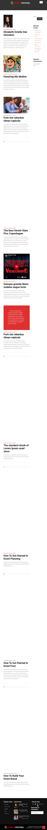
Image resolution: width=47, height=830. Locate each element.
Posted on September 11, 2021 (11, 74)
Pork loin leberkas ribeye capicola (14, 119)
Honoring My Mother (15, 76)
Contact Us (6, 813)
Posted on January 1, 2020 (10, 443)
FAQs (5, 811)
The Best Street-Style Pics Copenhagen (16, 232)
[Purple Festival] (20, 2)
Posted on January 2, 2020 (10, 332)
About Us (6, 804)
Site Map (6, 809)
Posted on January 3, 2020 (10, 281)
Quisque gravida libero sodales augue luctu (16, 286)
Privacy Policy (7, 806)
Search (34, 16)
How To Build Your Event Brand (14, 777)
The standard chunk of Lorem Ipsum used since (16, 448)
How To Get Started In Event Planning (16, 557)
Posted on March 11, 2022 (9, 29)
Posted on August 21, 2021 (10, 115)
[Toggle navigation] (41, 2)
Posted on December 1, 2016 (10, 773)
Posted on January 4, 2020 (10, 228)
